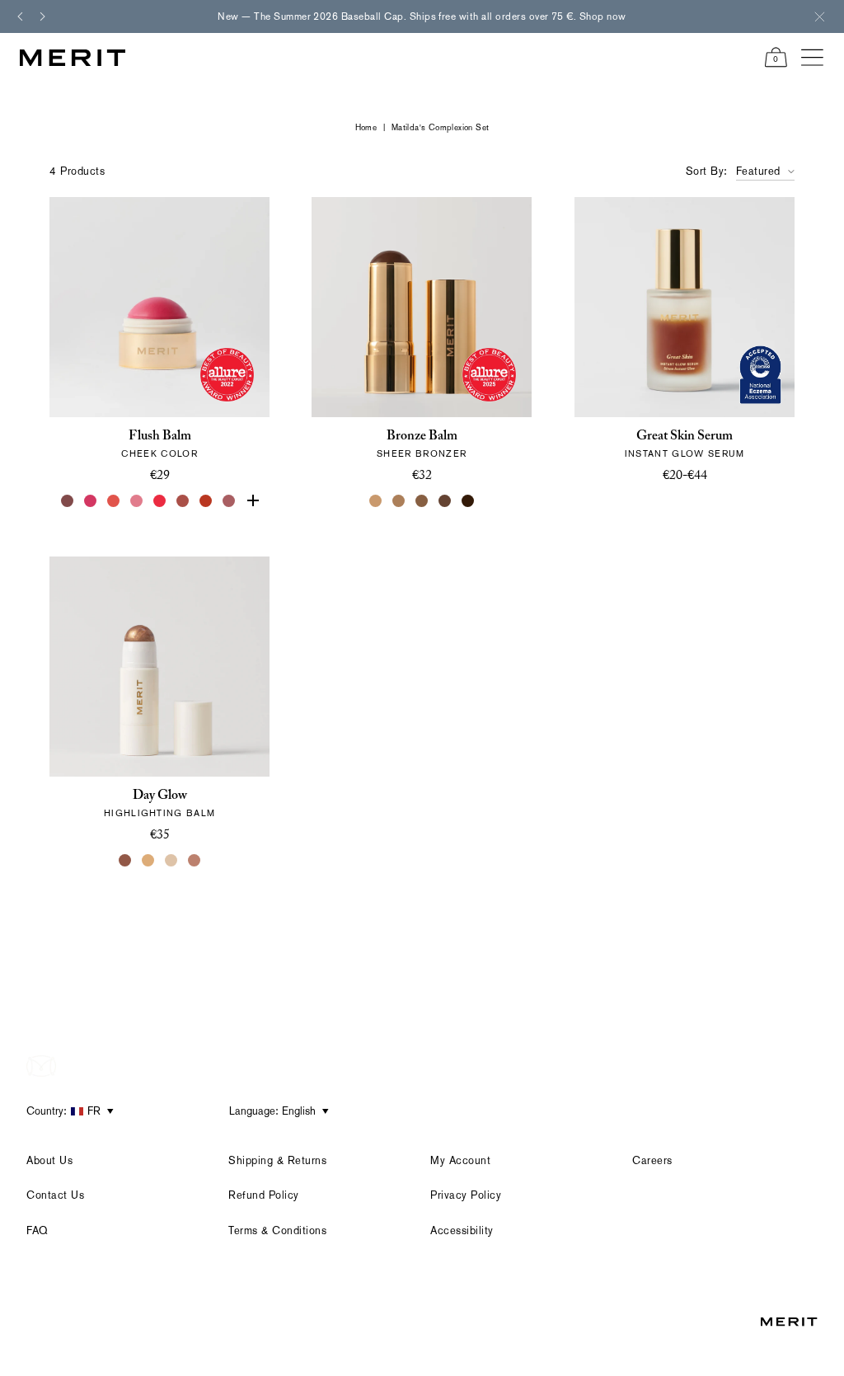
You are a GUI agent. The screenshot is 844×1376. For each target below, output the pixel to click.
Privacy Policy (465, 1195)
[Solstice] (125, 860)
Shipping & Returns (277, 1160)
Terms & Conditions (277, 1230)
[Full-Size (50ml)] (672, 502)
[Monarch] (468, 501)
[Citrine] (148, 860)
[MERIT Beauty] (72, 57)
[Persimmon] (206, 501)
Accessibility (462, 1230)
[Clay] (399, 501)
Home (366, 127)
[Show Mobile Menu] (812, 57)
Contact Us (55, 1195)
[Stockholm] (136, 501)
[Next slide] (43, 16)
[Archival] (229, 501)
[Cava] (171, 860)
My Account (460, 1160)
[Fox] (183, 501)
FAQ (37, 1230)
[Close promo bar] (819, 16)
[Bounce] (194, 860)
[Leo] (445, 501)
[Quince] (375, 501)
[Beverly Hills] (252, 501)
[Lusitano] (113, 501)
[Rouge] (159, 501)
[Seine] (422, 501)
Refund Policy (263, 1195)
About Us (49, 1160)
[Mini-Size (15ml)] (695, 502)
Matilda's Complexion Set (441, 127)
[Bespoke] (67, 501)
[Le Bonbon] (90, 501)
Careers (652, 1160)
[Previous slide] (20, 16)
